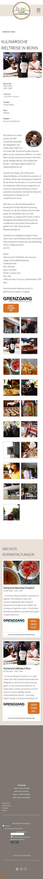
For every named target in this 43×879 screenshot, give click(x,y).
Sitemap (5, 808)
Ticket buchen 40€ (11, 308)
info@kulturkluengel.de (23, 797)
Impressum (6, 803)
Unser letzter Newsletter (22, 855)
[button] (38, 11)
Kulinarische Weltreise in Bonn (17, 668)
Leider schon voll (34, 708)
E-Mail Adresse (21, 832)
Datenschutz (6, 806)
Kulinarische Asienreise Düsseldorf (18, 587)
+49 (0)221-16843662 (24, 794)
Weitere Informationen (15, 634)
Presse (4, 810)
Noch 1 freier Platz (34, 624)
